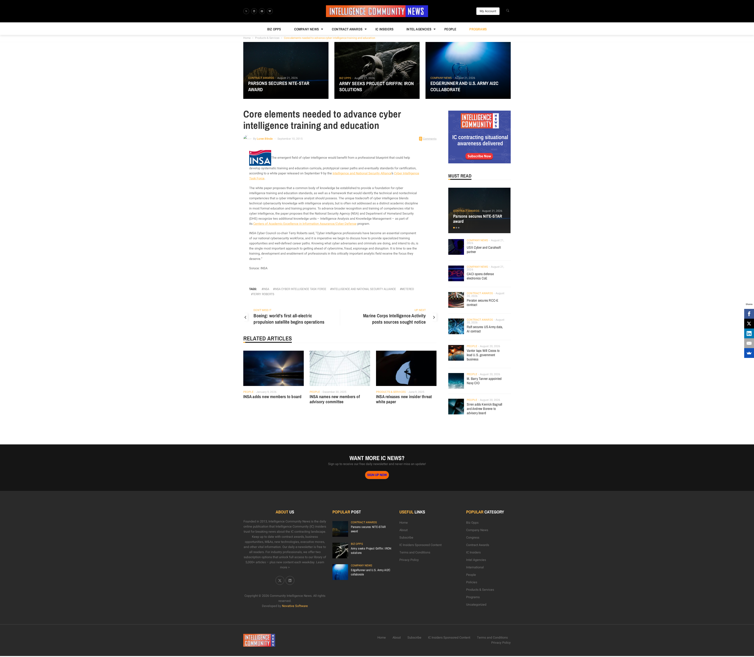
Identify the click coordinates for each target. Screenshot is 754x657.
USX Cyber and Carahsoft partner (484, 249)
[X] (749, 323)
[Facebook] (749, 314)
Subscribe (406, 537)
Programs (478, 29)
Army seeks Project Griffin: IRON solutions (376, 86)
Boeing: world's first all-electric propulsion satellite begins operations (288, 318)
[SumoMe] (749, 353)
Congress (472, 537)
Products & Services (267, 38)
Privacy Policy (409, 560)
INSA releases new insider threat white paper (404, 399)
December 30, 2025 (334, 392)
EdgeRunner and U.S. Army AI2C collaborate (464, 86)
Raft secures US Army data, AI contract (485, 329)
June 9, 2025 (416, 392)
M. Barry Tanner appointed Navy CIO (484, 380)
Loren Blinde (265, 139)
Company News (306, 29)
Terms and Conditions (414, 552)
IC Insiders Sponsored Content (420, 545)
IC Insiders (384, 29)
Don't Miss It (262, 310)
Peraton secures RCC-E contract (482, 302)
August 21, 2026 (287, 78)
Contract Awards (347, 29)
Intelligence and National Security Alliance (362, 173)
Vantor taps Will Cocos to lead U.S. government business (483, 355)
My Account (488, 11)
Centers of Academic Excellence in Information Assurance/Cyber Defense (305, 223)
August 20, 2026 (490, 346)
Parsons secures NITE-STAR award (278, 86)
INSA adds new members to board (272, 396)
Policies (471, 582)
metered (407, 289)
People (450, 29)
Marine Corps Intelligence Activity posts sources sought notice (394, 318)
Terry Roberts (263, 294)
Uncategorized (476, 604)
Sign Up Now (377, 475)
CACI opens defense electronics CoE (480, 276)
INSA (266, 289)
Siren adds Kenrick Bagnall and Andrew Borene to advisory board (484, 408)
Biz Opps (274, 29)
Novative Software (295, 606)
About (403, 530)
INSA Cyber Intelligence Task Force (300, 289)
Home (247, 38)
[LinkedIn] (749, 333)
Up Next (420, 310)
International (475, 567)
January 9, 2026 (266, 392)
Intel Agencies (418, 29)
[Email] (749, 343)
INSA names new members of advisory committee (335, 399)
